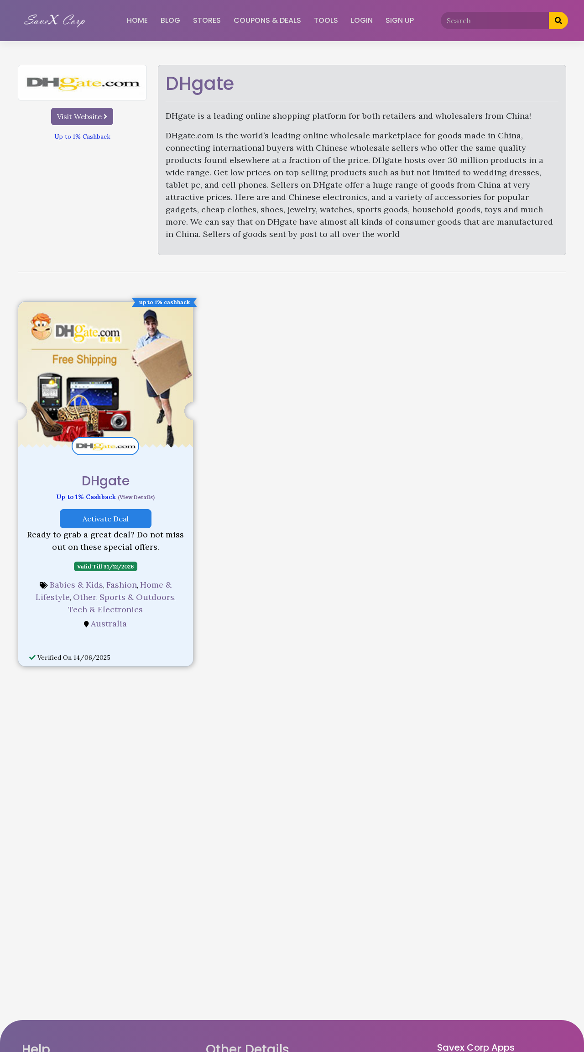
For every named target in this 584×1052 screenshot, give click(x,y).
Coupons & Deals (267, 20)
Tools (326, 20)
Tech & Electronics (105, 609)
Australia (109, 623)
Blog (170, 20)
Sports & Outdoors (136, 597)
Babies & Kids (76, 584)
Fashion (121, 584)
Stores (207, 20)
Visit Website (80, 116)
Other (84, 597)
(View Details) (136, 497)
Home (137, 20)
